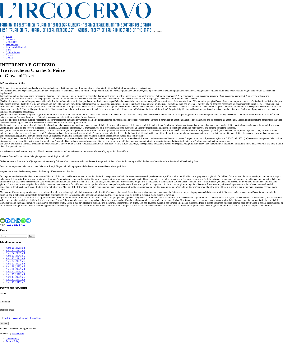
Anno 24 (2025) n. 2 (15, 250)
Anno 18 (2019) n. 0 (15, 282)
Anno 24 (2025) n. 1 (15, 253)
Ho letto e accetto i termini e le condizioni (23, 318)
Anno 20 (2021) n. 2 (15, 271)
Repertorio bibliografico (17, 47)
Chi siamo (10, 39)
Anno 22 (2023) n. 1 (15, 263)
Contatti (9, 57)
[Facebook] (7, 220)
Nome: (3, 293)
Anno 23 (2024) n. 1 (15, 258)
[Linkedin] (18, 220)
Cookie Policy (12, 338)
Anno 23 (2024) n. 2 (15, 255)
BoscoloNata (18, 333)
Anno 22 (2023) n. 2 (15, 261)
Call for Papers (13, 52)
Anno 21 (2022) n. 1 (15, 269)
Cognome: (5, 301)
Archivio (10, 55)
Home (9, 36)
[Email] (2, 220)
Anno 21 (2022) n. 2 (15, 266)
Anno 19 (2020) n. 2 (15, 277)
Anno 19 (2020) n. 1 (15, 279)
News (8, 49)
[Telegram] (28, 220)
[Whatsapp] (23, 220)
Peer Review (12, 44)
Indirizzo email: (7, 309)
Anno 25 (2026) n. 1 (15, 247)
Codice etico (12, 41)
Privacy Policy (12, 341)
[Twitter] (12, 220)
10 (24, 224)
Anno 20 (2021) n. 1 (15, 274)
